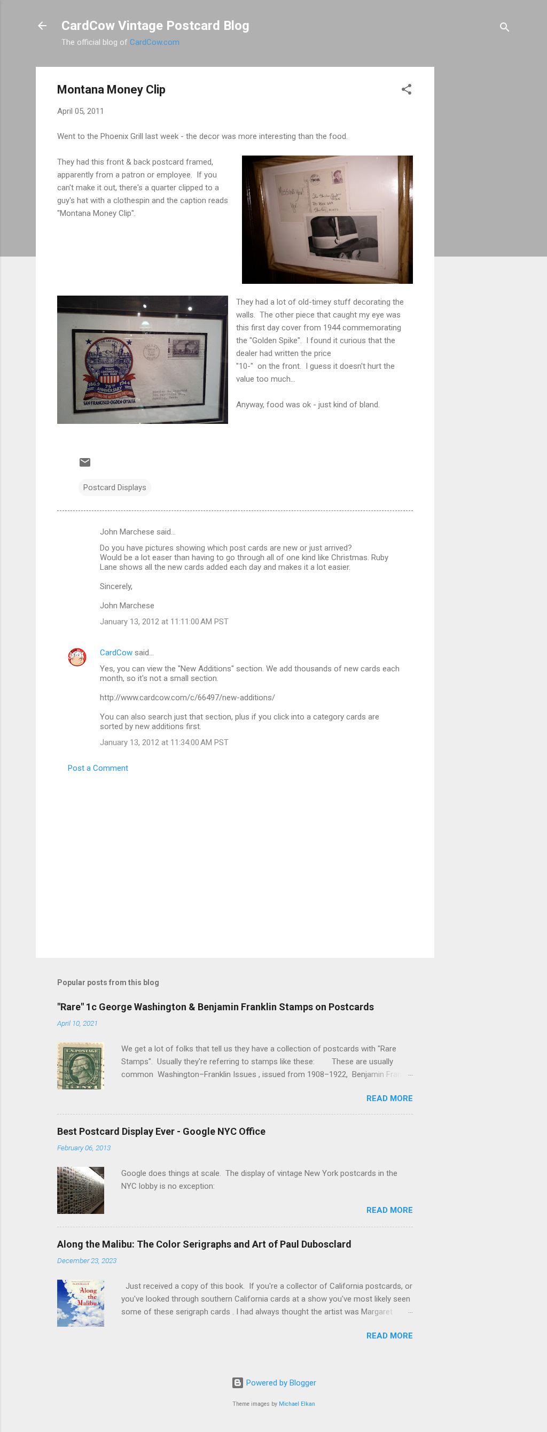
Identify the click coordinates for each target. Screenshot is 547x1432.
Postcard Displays (114, 487)
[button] (406, 91)
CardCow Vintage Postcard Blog (155, 25)
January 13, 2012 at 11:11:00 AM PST (164, 621)
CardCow (116, 652)
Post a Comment (98, 768)
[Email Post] (85, 466)
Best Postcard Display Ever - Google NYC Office (161, 1131)
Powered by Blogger (280, 1383)
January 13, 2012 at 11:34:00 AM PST (164, 742)
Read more (389, 1098)
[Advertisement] (477, 227)
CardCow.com (154, 42)
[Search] (504, 29)
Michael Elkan (297, 1403)
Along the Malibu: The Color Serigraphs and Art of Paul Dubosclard (204, 1244)
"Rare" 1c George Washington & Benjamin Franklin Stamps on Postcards (215, 1006)
